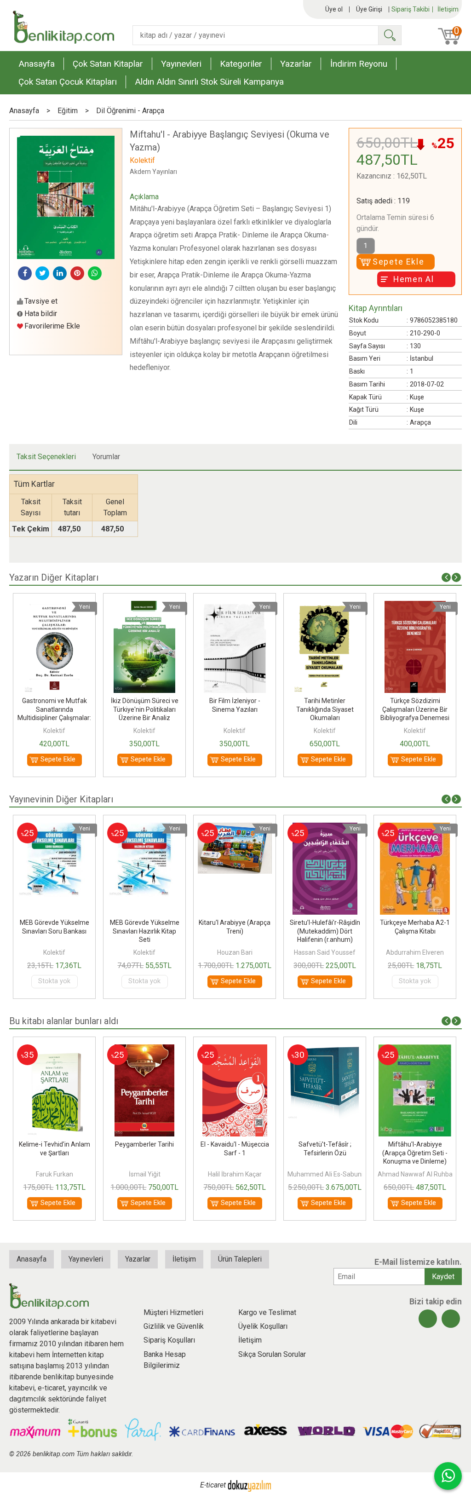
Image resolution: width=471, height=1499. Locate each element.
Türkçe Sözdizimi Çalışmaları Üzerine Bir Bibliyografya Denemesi (414, 709)
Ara (389, 35)
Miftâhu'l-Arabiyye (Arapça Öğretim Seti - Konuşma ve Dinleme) (415, 1153)
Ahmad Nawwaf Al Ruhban (417, 1174)
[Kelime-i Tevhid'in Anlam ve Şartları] (54, 1049)
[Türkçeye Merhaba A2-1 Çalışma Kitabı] (415, 828)
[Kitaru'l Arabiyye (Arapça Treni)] (235, 828)
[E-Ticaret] (249, 1485)
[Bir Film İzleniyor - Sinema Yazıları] (235, 606)
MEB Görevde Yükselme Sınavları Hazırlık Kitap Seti (144, 931)
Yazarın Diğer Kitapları (53, 577)
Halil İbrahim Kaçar (235, 1174)
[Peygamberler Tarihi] (144, 1049)
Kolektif (54, 730)
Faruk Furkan (54, 1174)
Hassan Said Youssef (325, 952)
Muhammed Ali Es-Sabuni (325, 1174)
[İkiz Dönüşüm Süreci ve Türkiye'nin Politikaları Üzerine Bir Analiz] (144, 606)
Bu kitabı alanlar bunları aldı (63, 1020)
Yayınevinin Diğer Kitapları (61, 799)
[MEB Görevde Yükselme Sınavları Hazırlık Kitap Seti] (144, 828)
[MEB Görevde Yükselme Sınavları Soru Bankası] (54, 828)
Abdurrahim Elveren (415, 952)
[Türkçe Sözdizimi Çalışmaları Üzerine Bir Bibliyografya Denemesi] (415, 606)
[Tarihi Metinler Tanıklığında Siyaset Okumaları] (324, 606)
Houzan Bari (235, 952)
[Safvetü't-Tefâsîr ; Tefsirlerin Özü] (324, 1049)
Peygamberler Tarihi (144, 1144)
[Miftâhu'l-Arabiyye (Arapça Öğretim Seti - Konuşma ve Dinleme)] (415, 1049)
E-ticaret (213, 1485)
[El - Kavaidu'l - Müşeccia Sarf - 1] (234, 1049)
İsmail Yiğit (145, 1174)
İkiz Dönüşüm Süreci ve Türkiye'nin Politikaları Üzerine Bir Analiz (144, 709)
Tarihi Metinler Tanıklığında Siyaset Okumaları (325, 709)
